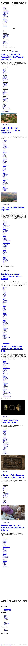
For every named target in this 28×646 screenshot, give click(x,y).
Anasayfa (5, 7)
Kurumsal (5, 23)
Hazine (4, 297)
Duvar (4, 142)
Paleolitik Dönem (6, 225)
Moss (4, 167)
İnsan (4, 233)
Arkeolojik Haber (6, 107)
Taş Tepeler (5, 538)
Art (3, 97)
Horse (4, 313)
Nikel (4, 432)
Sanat (4, 87)
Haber (4, 103)
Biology (4, 163)
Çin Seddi (5, 140)
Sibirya (4, 236)
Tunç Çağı (5, 72)
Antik (4, 90)
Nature (4, 171)
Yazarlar (5, 9)
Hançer (4, 295)
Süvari (4, 290)
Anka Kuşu (5, 485)
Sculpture (5, 541)
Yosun (4, 149)
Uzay (4, 437)
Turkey (4, 70)
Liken (4, 148)
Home (4, 247)
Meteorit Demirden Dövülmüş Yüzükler (9, 421)
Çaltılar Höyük (6, 66)
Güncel (4, 105)
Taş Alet (5, 75)
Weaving (5, 83)
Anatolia (5, 551)
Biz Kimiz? (6, 630)
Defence (5, 46)
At (3, 299)
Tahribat (5, 19)
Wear (4, 173)
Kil (3, 487)
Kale (4, 220)
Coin (4, 366)
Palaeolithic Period (7, 240)
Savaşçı (4, 289)
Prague (4, 369)
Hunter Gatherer (6, 243)
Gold (4, 307)
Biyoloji (4, 146)
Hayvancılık (5, 230)
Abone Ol (5, 26)
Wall (4, 160)
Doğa (4, 154)
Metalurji (5, 439)
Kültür (4, 91)
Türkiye (4, 69)
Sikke (4, 362)
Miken (4, 435)
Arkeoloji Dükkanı (7, 610)
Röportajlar (5, 12)
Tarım (4, 229)
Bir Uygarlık (5, 20)
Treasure (5, 311)
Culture (4, 100)
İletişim (4, 24)
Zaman (4, 153)
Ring (4, 308)
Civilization (5, 101)
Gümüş (4, 361)
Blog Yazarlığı (6, 13)
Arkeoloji (5, 8)
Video (4, 17)
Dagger (4, 309)
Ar (3, 264)
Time (4, 170)
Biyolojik (5, 145)
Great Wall (5, 157)
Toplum (4, 234)
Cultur (4, 190)
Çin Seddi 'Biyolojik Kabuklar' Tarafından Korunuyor (10, 130)
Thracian (5, 301)
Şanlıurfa (5, 552)
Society (4, 250)
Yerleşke (5, 231)
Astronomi (5, 438)
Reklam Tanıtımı (7, 623)
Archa (4, 338)
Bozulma (5, 156)
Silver (4, 365)
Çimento (5, 152)
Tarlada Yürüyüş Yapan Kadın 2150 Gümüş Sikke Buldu (12, 348)
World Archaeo (6, 111)
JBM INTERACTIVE (6, 644)
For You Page (6, 453)
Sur (4, 144)
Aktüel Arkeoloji (14, 51)
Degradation (5, 174)
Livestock (5, 245)
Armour (4, 310)
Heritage (5, 99)
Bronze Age (5, 79)
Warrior (4, 303)
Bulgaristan (5, 300)
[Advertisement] (14, 582)
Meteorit (5, 428)
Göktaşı (4, 430)
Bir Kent (5, 22)
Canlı (4, 150)
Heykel (4, 540)
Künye (5, 629)
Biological (5, 162)
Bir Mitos (5, 21)
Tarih (4, 86)
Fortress (4, 237)
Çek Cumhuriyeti (6, 363)
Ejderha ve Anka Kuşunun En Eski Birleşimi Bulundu (12, 476)
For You (4, 452)
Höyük (4, 71)
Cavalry (4, 304)
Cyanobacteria (6, 164)
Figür (4, 488)
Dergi (4, 15)
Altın (4, 293)
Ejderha (4, 483)
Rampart (5, 161)
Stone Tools (5, 82)
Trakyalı (5, 287)
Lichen (4, 166)
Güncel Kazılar (6, 11)
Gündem (5, 104)
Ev (3, 232)
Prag (4, 364)
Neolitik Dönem (6, 226)
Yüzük (4, 294)
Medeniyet (5, 92)
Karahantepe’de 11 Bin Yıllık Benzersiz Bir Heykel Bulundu (13, 527)
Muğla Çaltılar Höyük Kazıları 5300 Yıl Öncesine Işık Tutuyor (12, 56)
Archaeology (5, 93)
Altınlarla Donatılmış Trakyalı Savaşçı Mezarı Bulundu (11, 276)
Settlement (5, 239)
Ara (14, 5)
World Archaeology (7, 396)
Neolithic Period (6, 241)
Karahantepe (5, 537)
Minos (4, 434)
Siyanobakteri (6, 147)
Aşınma (4, 155)
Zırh (4, 296)
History (4, 96)
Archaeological (6, 94)
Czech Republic (6, 368)
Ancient (4, 110)
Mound (4, 78)
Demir (4, 431)
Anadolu (5, 550)
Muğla (4, 68)
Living (4, 168)
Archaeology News (7, 108)
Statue (4, 542)
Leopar (4, 543)
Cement (4, 169)
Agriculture (5, 244)
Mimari (4, 73)
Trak (4, 288)
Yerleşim (5, 223)
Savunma (5, 77)
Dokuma (5, 76)
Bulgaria (5, 314)
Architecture (5, 80)
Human (4, 248)
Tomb (4, 306)
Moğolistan (5, 489)
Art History (5, 98)
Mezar (4, 292)
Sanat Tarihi (5, 89)
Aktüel (4, 14)
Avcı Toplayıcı (6, 227)
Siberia (4, 251)
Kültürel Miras (6, 16)
